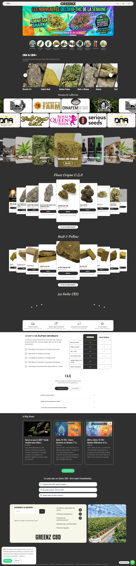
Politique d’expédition (69, 564)
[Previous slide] (25, 75)
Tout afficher (68, 470)
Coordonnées (105, 564)
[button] (68, 484)
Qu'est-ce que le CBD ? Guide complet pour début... (36, 441)
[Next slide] (111, 75)
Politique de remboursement (62, 519)
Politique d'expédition (65, 514)
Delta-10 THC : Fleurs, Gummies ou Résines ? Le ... (67, 441)
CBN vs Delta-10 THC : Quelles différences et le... (97, 441)
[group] (31, 76)
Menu (8, 4)
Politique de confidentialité (66, 524)
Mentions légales (63, 528)
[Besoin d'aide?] (132, 562)
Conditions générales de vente (66, 509)
